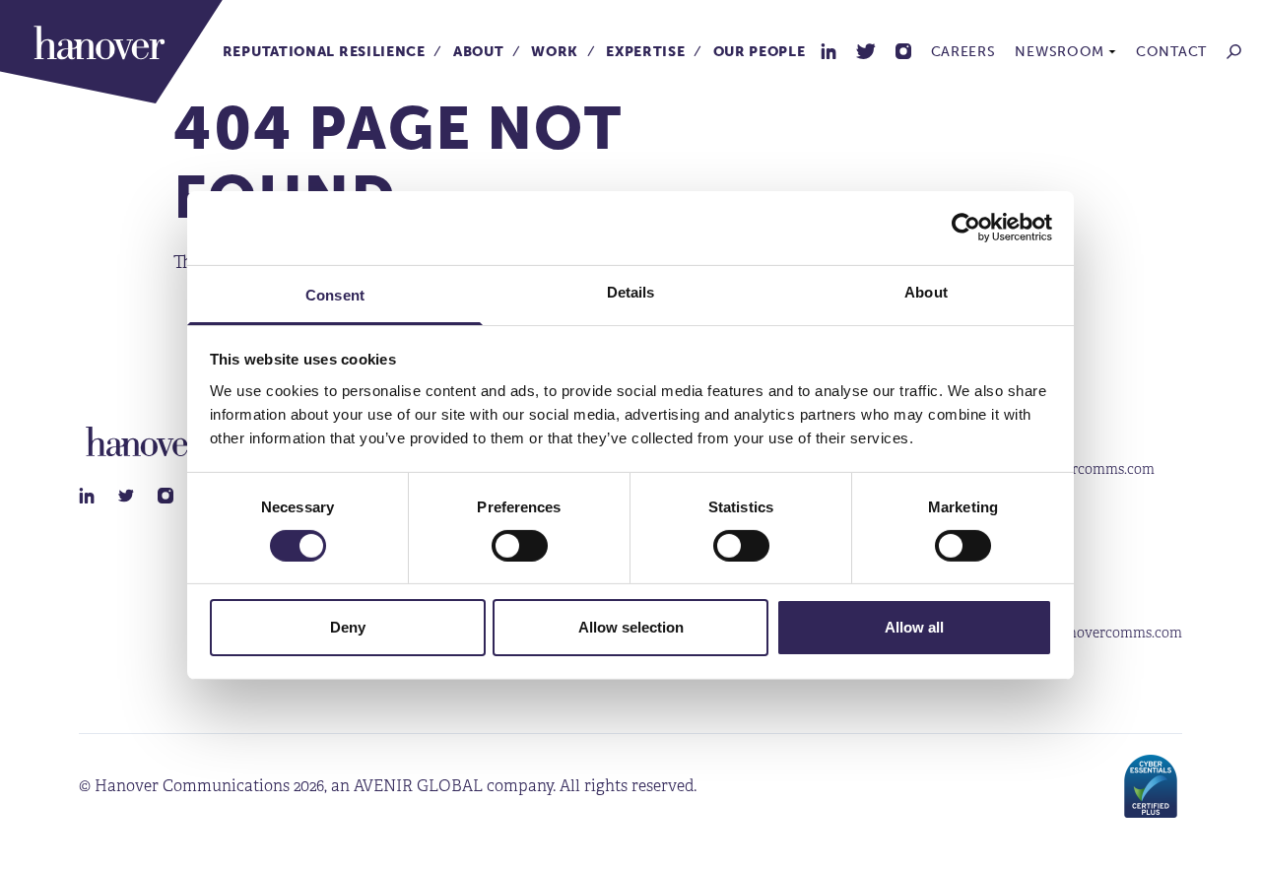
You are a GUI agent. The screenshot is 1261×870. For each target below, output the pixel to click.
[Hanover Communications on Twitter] (866, 51)
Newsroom (1059, 51)
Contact (1171, 51)
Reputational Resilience (324, 51)
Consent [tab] (335, 294)
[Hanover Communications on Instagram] (903, 51)
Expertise (645, 51)
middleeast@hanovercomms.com (1076, 633)
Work (554, 51)
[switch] (520, 546)
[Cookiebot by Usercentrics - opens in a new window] (966, 227)
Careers (963, 51)
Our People (759, 51)
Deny (347, 627)
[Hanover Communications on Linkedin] (828, 51)
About (478, 51)
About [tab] (926, 291)
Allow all (914, 627)
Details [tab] (631, 291)
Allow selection (631, 627)
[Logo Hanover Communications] (111, 51)
